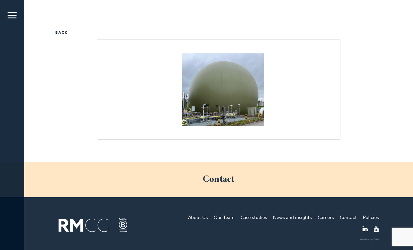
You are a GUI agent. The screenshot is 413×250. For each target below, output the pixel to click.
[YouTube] (376, 229)
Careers (326, 217)
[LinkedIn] (365, 229)
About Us (198, 217)
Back (61, 32)
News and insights (292, 217)
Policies (371, 217)
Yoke (376, 239)
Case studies (254, 217)
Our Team (224, 217)
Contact (348, 217)
